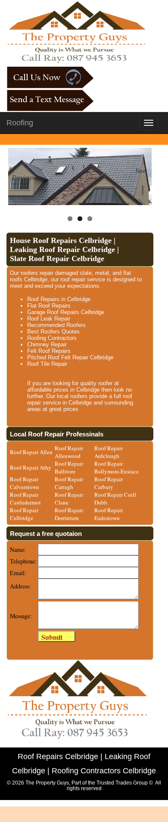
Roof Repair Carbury (108, 483)
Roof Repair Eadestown (108, 514)
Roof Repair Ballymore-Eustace (116, 467)
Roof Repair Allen (31, 452)
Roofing (19, 122)
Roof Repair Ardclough (108, 452)
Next (141, 171)
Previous (23, 177)
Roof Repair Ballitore (69, 467)
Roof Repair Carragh (69, 483)
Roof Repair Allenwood (69, 452)
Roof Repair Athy (30, 467)
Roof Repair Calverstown (24, 483)
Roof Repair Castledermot (25, 498)
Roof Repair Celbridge (24, 514)
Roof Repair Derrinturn (69, 514)
